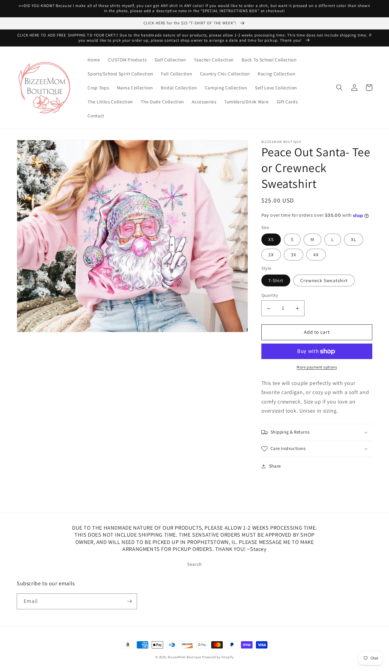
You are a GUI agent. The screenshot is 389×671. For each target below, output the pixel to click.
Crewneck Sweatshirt (324, 281)
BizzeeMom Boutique (185, 657)
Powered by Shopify (218, 657)
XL (353, 240)
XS (271, 240)
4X (316, 254)
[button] (339, 87)
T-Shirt (276, 281)
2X (271, 254)
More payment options (317, 367)
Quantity (269, 295)
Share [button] (275, 466)
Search (194, 564)
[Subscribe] (129, 601)
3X (293, 254)
